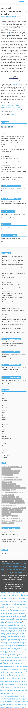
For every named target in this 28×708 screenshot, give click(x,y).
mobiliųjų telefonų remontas (16, 674)
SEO (3, 441)
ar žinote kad (8, 564)
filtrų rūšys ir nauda (8, 598)
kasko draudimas (5, 498)
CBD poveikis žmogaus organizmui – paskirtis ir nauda (13, 333)
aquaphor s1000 (11, 645)
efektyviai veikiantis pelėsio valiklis (10, 686)
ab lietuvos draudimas (6, 466)
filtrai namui (19, 621)
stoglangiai (20, 572)
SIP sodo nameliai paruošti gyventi (8, 705)
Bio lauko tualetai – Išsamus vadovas (10, 308)
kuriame (17, 570)
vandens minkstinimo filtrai (7, 522)
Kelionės (3, 16)
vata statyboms (19, 569)
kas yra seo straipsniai (9, 689)
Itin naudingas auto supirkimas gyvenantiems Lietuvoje (13, 192)
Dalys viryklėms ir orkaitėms (12, 707)
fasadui (13, 569)
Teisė (3, 450)
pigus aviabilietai (19, 509)
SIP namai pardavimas (20, 704)
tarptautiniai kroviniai (5, 575)
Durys (3, 403)
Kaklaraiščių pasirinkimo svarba (8, 165)
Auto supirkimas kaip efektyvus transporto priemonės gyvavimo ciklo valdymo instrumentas (14, 368)
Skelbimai (4, 443)
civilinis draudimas (6, 490)
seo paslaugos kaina (6, 520)
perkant (24, 564)
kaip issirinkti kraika (9, 586)
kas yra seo (14, 660)
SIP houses (22, 707)
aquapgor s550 (3, 645)
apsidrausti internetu (6, 468)
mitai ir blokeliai (22, 566)
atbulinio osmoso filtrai (5, 601)
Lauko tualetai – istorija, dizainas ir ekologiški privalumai (12, 313)
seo (14, 518)
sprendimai (9, 567)
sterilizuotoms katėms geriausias (7, 675)
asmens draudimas (6, 473)
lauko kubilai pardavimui (14, 658)
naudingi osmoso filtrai (18, 604)
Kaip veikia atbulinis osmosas (9, 383)
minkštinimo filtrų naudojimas (15, 596)
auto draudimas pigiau (17, 479)
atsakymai (4, 567)
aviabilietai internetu (6, 488)
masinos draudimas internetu (8, 503)
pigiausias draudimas (6, 507)
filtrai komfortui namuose (15, 607)
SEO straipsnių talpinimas (12, 186)
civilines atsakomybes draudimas (19, 488)
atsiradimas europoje (23, 575)
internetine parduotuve (5, 592)
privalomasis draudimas (7, 518)
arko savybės (22, 567)
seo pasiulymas (20, 573)
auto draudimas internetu (7, 475)
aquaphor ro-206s (13, 651)
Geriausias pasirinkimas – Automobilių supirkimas (12, 177)
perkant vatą (5, 566)
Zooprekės (4, 457)
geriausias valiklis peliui (10, 684)
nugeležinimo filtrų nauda (18, 624)
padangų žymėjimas (15, 592)
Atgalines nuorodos (10, 235)
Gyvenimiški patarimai (7, 407)
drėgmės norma (16, 561)
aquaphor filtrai (10, 633)
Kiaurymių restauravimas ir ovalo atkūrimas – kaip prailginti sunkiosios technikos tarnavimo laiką (12, 139)
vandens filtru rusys (22, 642)
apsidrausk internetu (17, 466)
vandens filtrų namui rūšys (6, 613)
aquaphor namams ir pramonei (15, 637)
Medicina (4, 419)
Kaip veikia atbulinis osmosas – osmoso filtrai (11, 228)
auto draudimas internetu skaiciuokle (9, 477)
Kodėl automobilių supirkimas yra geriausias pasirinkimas (11, 133)
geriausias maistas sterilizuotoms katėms (14, 672)
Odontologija (5, 424)
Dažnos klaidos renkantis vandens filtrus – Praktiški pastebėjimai (14, 355)
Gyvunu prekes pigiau (18, 586)
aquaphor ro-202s (13, 649)
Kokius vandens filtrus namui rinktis (10, 534)
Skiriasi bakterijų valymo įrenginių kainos (12, 702)
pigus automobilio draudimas (8, 509)
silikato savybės (9, 569)
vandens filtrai (19, 520)
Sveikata (4, 448)
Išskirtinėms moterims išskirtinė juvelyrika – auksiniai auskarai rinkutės (12, 329)
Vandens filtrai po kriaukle (7, 151)
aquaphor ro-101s (12, 643)
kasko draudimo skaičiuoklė (8, 501)
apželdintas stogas (15, 567)
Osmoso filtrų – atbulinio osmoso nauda (10, 153)
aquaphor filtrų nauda (15, 639)
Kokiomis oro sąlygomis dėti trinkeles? (10, 227)
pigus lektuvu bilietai (6, 514)
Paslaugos (8, 16)
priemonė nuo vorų (22, 661)
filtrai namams (7, 609)
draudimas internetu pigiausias (8, 496)
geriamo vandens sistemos (9, 630)
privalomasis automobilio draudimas (9, 516)
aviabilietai (18, 486)
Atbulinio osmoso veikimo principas (9, 146)
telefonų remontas (7, 660)
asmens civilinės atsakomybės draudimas (11, 470)
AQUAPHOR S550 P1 (6, 156)
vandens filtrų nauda (11, 600)
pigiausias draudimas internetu (18, 507)
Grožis (3, 405)
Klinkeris (7, 224)
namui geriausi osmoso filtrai (9, 621)
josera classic (13, 687)
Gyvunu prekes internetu (8, 588)
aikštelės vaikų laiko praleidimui (11, 669)
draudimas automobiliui (18, 492)
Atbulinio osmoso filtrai (14, 590)
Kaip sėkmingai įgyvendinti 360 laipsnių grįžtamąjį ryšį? (13, 149)
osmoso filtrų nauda (19, 595)
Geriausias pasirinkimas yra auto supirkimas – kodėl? (14, 539)
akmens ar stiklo (9, 563)
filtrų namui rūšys (18, 618)
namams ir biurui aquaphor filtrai (10, 646)
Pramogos (4, 433)
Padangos (4, 426)
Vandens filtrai (5, 455)
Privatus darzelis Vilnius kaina (10, 701)
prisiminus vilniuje (20, 577)
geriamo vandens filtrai (21, 652)
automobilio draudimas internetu (8, 483)
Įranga (3, 412)
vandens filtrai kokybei (16, 609)
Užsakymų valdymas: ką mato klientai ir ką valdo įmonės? (12, 143)
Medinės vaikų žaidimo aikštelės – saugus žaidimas (14, 319)
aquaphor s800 (3, 643)
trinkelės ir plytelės (19, 584)
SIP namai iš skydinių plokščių (16, 692)
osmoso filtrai (17, 598)
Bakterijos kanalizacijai (12, 352)
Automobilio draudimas (21, 582)
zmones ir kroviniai (12, 577)
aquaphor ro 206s (13, 655)
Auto (3, 393)
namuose (3, 564)
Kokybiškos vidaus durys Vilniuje (8, 217)
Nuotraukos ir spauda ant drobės (8, 179)
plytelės (9, 566)
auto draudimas (15, 473)
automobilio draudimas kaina (8, 486)
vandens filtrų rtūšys (20, 615)
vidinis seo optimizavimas (18, 690)
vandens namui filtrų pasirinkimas (7, 615)
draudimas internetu (19, 581)
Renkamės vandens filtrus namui (8, 174)
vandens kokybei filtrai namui (19, 613)
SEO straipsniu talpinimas (12, 199)
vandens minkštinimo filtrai (6, 624)
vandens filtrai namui (8, 618)
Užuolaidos (4, 452)
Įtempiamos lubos (6, 414)
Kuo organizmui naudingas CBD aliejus (11, 317)
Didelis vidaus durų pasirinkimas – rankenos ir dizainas (13, 171)
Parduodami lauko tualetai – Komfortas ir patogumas (11, 304)
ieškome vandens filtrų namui (17, 612)
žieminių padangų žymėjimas (12, 593)
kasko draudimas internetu (16, 498)
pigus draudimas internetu (15, 511)
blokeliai (21, 561)
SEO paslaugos (9, 211)
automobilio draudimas (6, 481)
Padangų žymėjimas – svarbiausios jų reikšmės (13, 310)
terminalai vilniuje (13, 575)
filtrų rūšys (22, 593)
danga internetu (20, 564)
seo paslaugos (20, 518)
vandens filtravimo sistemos (17, 606)
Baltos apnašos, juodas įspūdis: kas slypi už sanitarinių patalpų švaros (13, 204)
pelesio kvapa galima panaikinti (19, 657)
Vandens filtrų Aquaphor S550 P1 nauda (10, 158)
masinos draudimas (19, 501)
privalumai (15, 572)
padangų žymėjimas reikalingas (15, 680)
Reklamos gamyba (6, 438)
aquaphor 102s (20, 654)
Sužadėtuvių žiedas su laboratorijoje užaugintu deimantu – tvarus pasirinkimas (12, 344)
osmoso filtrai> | (11, 595)
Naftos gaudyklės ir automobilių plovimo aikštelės (13, 321)
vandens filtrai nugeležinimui (6, 625)
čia (14, 111)
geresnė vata (22, 563)
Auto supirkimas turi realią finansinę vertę (11, 341)
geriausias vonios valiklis (18, 677)
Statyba (4, 445)
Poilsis (13, 16)
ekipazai (5, 577)
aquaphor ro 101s (12, 654)
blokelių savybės (7, 570)
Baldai (3, 395)
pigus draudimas (5, 511)
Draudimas (4, 400)
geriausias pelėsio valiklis (5, 664)
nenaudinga (13, 564)
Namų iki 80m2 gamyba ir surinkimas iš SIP (10, 696)
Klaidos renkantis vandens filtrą (9, 370)
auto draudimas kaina (6, 479)
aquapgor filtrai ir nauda (8, 640)
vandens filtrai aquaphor (12, 634)
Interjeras (4, 410)
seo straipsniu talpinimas (16, 631)
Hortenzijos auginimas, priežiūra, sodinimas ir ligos (12, 136)
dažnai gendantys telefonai (6, 677)
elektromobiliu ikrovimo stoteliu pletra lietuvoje (10, 678)
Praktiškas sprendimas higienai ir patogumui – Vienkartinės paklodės (11, 168)
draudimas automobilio (6, 492)
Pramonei (4, 436)
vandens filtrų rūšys (20, 622)
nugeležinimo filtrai (7, 657)
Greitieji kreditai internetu (19, 588)
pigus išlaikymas (16, 563)
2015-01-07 (13, 114)
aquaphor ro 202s (4, 655)
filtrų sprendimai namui (5, 612)
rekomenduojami (15, 566)
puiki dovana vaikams (12, 667)
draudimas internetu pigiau (7, 494)
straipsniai (7, 581)
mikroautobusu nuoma (20, 503)
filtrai (17, 496)
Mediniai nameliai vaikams (8, 422)
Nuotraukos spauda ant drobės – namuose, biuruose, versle (13, 189)
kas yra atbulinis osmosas (9, 603)
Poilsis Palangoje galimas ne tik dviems (11, 107)
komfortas (21, 570)
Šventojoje (9, 33)
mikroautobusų (14, 109)
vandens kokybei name (5, 616)
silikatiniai (3, 569)
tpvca (13, 520)
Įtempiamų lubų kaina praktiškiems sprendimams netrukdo (13, 325)
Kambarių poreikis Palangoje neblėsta (11, 105)
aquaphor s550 (11, 652)
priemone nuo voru (4, 658)
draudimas (13, 490)
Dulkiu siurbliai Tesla (8, 698)
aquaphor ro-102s (21, 643)
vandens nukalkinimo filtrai (15, 628)
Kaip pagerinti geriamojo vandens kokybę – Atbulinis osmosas (13, 215)
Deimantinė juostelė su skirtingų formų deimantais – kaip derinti (14, 240)
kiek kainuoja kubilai (20, 675)
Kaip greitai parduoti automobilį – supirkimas (11, 201)
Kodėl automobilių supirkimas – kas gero (10, 238)
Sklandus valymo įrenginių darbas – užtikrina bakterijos (12, 531)
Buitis (3, 398)
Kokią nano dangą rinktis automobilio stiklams (12, 358)
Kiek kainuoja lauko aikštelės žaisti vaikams (15, 695)
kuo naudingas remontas (11, 683)
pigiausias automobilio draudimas (9, 505)
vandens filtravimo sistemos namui (18, 610)
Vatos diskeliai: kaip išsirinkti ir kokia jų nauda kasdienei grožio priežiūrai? (13, 161)
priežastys (13, 570)
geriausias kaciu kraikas (11, 671)
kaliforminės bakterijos (10, 699)
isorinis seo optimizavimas (6, 690)
